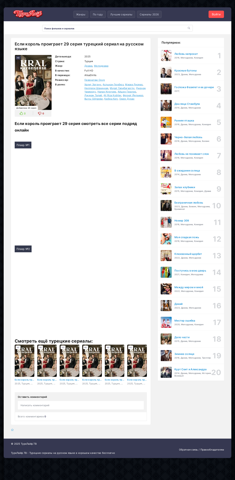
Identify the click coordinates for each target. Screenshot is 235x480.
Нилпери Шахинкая (96, 88)
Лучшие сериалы (121, 14)
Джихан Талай (93, 95)
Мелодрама (101, 65)
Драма (88, 65)
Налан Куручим (106, 91)
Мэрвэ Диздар (133, 84)
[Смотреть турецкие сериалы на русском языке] (27, 14)
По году (98, 14)
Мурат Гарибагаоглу (122, 88)
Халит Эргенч (92, 84)
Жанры (80, 14)
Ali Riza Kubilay (112, 95)
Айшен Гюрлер (127, 91)
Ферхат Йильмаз (133, 95)
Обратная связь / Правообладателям (201, 449)
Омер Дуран (127, 98)
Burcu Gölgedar (93, 98)
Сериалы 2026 (149, 14)
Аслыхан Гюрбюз (113, 84)
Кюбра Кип (111, 98)
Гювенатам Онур (94, 79)
